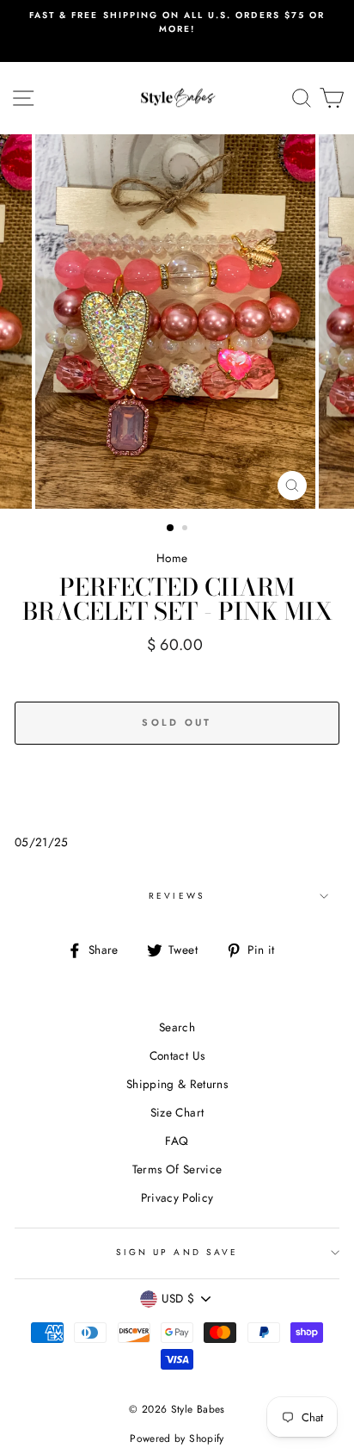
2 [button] (186, 529)
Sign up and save (177, 1252)
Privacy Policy (177, 1197)
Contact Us (177, 1055)
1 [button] (171, 528)
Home (171, 557)
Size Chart (177, 1112)
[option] (177, 23)
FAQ (176, 1140)
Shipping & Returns (177, 1083)
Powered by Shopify (176, 1438)
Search (177, 1027)
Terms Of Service (177, 1169)
